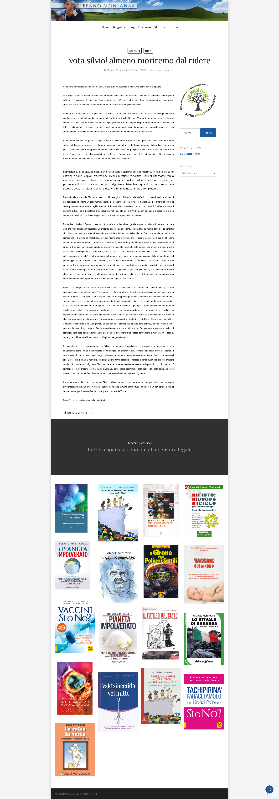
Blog (132, 27)
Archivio (134, 51)
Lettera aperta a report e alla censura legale (139, 447)
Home (105, 27)
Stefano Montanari (117, 70)
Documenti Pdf (148, 27)
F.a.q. (164, 27)
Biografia (119, 27)
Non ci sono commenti (161, 70)
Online (190, 154)
